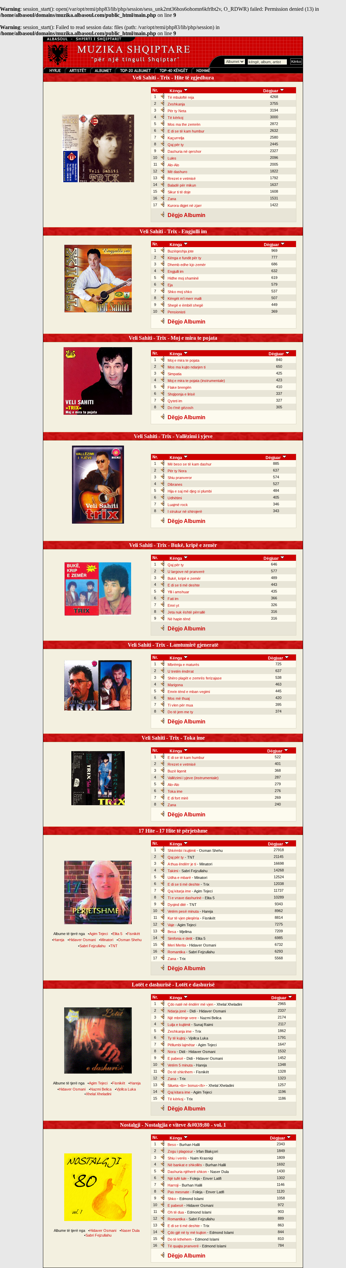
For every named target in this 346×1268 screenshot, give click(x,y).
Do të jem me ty (180, 712)
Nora (172, 1052)
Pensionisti (176, 312)
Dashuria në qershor (184, 151)
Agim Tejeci (98, 934)
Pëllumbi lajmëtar (181, 1045)
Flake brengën (179, 387)
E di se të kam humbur (186, 131)
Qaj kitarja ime (179, 891)
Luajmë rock (178, 505)
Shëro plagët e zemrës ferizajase (195, 678)
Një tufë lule (177, 1178)
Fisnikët (133, 934)
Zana (172, 199)
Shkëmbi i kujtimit (182, 850)
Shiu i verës (177, 1158)
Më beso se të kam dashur (190, 464)
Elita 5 (117, 934)
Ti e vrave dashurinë (184, 898)
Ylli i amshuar (178, 592)
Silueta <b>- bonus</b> (186, 1085)
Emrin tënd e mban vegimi (189, 692)
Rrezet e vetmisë (182, 178)
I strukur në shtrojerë (185, 511)
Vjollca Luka (126, 1089)
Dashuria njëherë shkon (187, 1172)
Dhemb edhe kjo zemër (187, 265)
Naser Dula (130, 1230)
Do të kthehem (180, 1239)
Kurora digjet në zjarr (185, 206)
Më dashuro (177, 172)
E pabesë (175, 1058)
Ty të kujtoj (176, 1038)
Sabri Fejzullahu (92, 946)
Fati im (173, 599)
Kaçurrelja (176, 138)
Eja (170, 285)
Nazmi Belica (101, 1089)
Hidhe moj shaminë (183, 278)
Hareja (58, 940)
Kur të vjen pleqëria (183, 918)
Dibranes (175, 484)
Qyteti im (175, 401)
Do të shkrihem (180, 1072)
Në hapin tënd (179, 619)
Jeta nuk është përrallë (186, 612)
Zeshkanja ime (180, 1031)
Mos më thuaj (179, 698)
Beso (172, 1145)
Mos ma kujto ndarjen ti (186, 367)
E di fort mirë (178, 798)
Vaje (171, 925)
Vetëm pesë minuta (183, 911)
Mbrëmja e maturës (183, 665)
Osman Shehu (130, 940)
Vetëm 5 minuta (180, 1065)
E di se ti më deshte (184, 585)
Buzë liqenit (177, 771)
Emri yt (173, 605)
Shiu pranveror (180, 478)
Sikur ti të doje (179, 192)
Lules (172, 158)
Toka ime (175, 791)
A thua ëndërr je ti (182, 864)
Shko (172, 1199)
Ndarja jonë (177, 1011)
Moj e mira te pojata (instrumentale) (196, 381)
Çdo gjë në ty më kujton (187, 1232)
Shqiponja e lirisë (181, 394)
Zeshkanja (176, 104)
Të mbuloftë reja (181, 97)
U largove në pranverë (186, 572)
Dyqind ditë (177, 905)
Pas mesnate (178, 1192)
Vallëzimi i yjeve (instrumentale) (193, 778)
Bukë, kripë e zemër (184, 578)
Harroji (173, 1185)
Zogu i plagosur (180, 1151)
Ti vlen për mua (180, 705)
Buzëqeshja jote (181, 251)
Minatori (106, 940)
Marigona (175, 685)
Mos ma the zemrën (184, 124)
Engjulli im (175, 271)
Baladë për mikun (182, 185)
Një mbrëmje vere (182, 1018)
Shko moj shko (180, 292)
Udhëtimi (175, 498)
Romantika (176, 952)
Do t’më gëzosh (180, 408)
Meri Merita (177, 945)
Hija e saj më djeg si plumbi (190, 491)
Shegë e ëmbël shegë (185, 305)
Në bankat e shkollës (185, 1165)
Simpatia (174, 374)
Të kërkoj (175, 118)
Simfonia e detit (180, 938)
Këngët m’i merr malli (184, 298)
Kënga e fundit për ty (184, 258)
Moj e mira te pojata (183, 360)
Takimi (173, 871)
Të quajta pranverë (183, 1246)
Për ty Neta (177, 111)
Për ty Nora (177, 471)
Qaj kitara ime (179, 1092)
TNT (114, 946)
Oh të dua (176, 1212)
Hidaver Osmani (82, 940)
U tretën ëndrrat (181, 671)
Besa (172, 932)
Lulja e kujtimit (179, 1025)
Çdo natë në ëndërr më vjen (190, 1004)
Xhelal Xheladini (98, 1094)
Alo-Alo (173, 165)
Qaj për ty (176, 145)
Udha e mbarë (179, 878)
